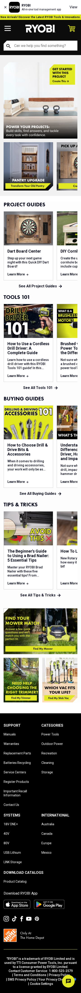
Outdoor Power (52, 744)
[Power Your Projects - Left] (40, 631)
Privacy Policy (59, 975)
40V (6, 833)
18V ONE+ (11, 824)
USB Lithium (12, 852)
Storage (47, 772)
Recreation (49, 753)
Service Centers (15, 772)
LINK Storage (13, 862)
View (73, 7)
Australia (47, 824)
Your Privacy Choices (54, 979)
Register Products (16, 782)
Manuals (10, 734)
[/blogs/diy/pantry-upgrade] (28, 166)
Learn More (16, 274)
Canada (46, 833)
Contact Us (11, 805)
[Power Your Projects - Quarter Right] (59, 680)
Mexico (46, 852)
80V (6, 843)
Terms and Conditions (30, 975)
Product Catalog (15, 881)
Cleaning (47, 763)
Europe (46, 843)
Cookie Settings (41, 984)
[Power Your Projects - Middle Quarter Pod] (21, 680)
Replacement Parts (17, 753)
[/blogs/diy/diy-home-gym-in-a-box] (40, 100)
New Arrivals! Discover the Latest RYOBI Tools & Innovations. (40, 17)
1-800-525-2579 (61, 971)
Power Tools (50, 734)
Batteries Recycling (17, 763)
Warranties (11, 744)
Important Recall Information (15, 793)
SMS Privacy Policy (22, 979)
